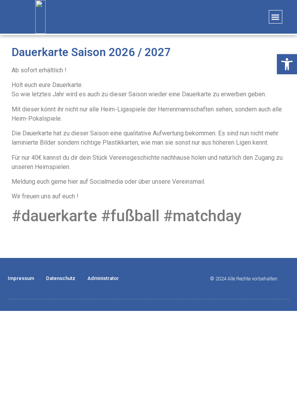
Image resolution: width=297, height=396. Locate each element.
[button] (275, 17)
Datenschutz (60, 278)
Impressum (21, 278)
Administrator (103, 278)
